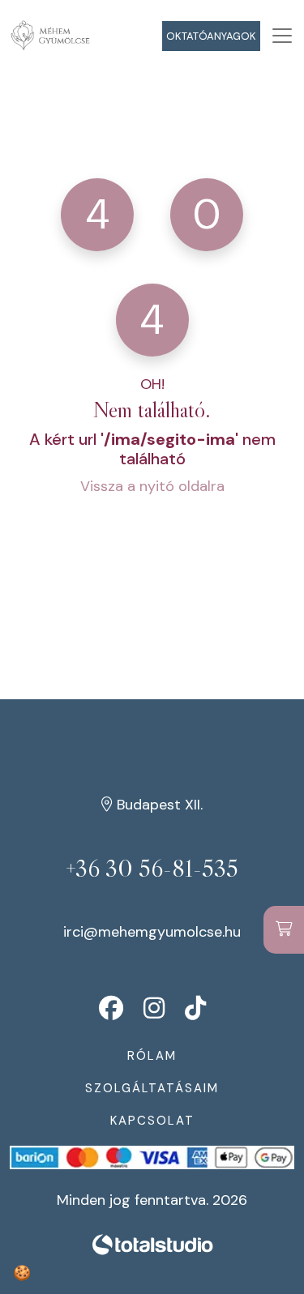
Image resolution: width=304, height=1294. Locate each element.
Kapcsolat (152, 1120)
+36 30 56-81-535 (152, 869)
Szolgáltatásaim (152, 1088)
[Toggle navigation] (282, 35)
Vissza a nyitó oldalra (152, 486)
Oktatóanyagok (211, 36)
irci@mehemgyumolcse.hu (152, 932)
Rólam (152, 1056)
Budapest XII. (158, 804)
